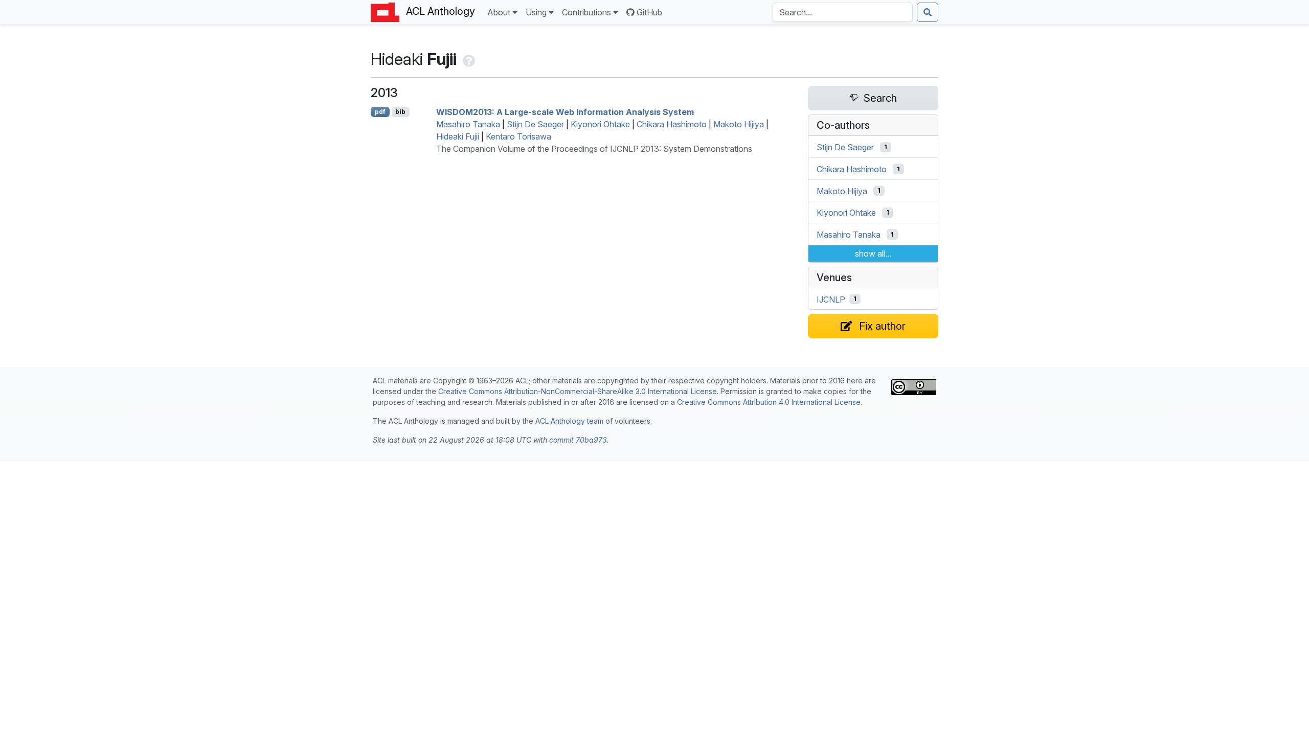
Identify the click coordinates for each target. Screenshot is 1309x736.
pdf (380, 112)
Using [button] (536, 12)
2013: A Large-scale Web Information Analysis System (565, 112)
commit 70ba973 (578, 439)
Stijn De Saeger (535, 124)
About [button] (498, 12)
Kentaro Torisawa (518, 136)
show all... (873, 253)
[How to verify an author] (468, 59)
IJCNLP (831, 299)
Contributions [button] (586, 12)
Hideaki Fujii (457, 136)
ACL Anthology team (569, 421)
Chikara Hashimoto (672, 124)
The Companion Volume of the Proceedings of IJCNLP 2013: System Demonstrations (594, 149)
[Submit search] (927, 12)
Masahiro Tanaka (468, 124)
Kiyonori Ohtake (600, 124)
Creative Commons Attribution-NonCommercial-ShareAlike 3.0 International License (577, 391)
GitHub (649, 12)
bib (400, 112)
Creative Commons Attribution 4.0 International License (769, 402)
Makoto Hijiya (738, 124)
